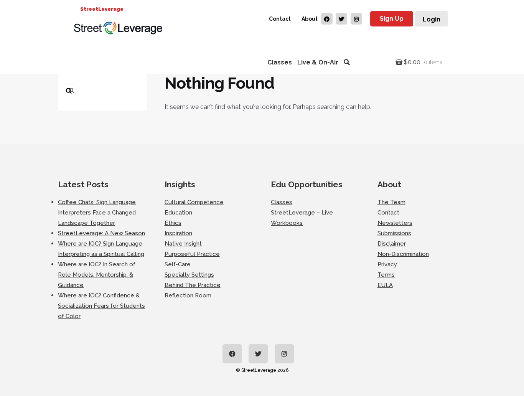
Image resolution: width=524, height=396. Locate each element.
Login (431, 19)
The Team (391, 202)
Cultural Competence (194, 202)
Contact (280, 19)
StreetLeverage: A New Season (101, 233)
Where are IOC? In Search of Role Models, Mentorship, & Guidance (96, 275)
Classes (279, 62)
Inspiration (178, 233)
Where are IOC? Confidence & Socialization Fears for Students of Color (101, 306)
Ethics (173, 222)
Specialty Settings (189, 274)
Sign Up (392, 18)
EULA (385, 285)
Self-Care (178, 264)
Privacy (387, 264)
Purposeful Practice (192, 254)
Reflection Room (188, 295)
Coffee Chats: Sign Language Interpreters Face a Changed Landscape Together (97, 212)
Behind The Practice (193, 285)
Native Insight (183, 243)
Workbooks (287, 222)
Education (178, 212)
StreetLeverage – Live (302, 212)
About (310, 19)
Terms (386, 274)
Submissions (394, 233)
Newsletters (394, 222)
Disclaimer (391, 243)
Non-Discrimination (403, 254)
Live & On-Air (317, 62)
